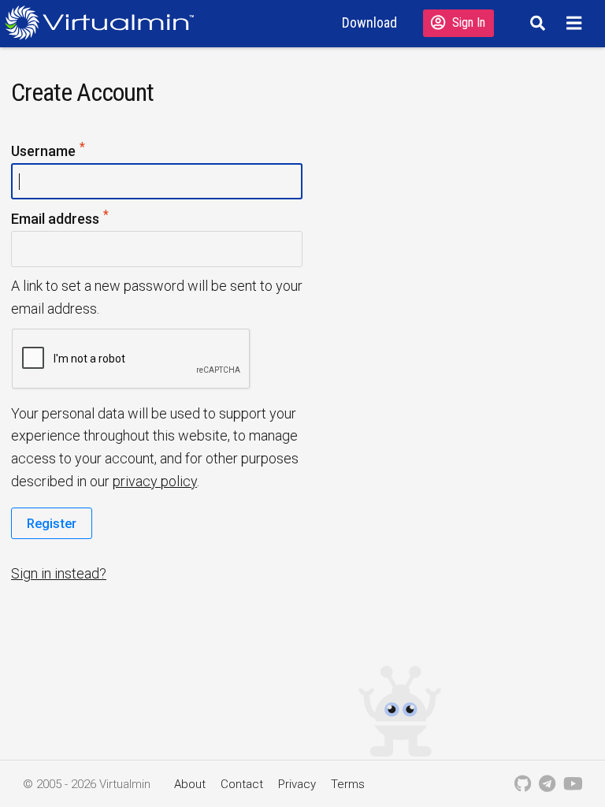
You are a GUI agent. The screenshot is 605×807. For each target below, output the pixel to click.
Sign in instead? (58, 573)
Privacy (297, 784)
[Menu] (576, 23)
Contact (242, 784)
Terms (348, 784)
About (190, 784)
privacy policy (155, 481)
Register (51, 523)
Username (73, 149)
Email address (84, 217)
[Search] (535, 23)
